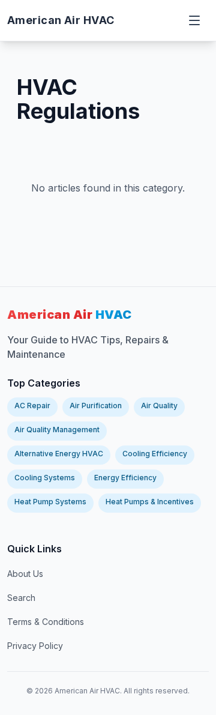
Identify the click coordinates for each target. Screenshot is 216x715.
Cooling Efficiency (154, 453)
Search (21, 598)
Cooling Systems (44, 477)
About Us (25, 574)
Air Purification (96, 405)
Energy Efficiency (125, 477)
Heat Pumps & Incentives (150, 501)
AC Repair (32, 405)
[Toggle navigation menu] (195, 20)
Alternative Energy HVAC (58, 453)
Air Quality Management (57, 429)
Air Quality (159, 405)
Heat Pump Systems (50, 501)
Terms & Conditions (45, 622)
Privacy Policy (35, 646)
